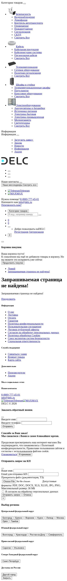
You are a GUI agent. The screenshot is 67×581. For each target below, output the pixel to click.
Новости (19, 145)
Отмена (27, 495)
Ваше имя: (7, 470)
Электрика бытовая (25, 114)
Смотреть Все (22, 37)
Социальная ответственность (24, 341)
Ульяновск (19, 548)
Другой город (9, 574)
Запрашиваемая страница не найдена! (29, 271)
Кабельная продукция (26, 49)
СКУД (17, 34)
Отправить (8, 426)
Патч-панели (21, 90)
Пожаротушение (23, 28)
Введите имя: (8, 419)
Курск (40, 518)
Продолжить (8, 299)
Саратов (7, 548)
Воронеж (30, 518)
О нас (11, 312)
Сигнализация (22, 31)
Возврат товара (16, 357)
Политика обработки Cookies (24, 335)
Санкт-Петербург (11, 561)
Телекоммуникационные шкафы (32, 87)
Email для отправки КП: (14, 474)
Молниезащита (22, 120)
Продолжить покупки (13, 263)
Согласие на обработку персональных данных (33, 332)
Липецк (49, 518)
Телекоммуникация (26, 67)
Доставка (13, 314)
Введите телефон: (11, 422)
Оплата (12, 317)
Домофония (20, 20)
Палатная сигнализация (27, 73)
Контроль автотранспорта (28, 23)
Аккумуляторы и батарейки (29, 108)
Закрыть (7, 578)
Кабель (20, 46)
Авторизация (36, 231)
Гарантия (13, 320)
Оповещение (21, 26)
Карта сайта (14, 360)
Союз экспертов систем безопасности (29, 338)
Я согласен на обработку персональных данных (31, 491)
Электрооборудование (28, 105)
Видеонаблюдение (24, 17)
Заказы (18, 142)
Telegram (25, 190)
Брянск (18, 518)
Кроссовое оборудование (28, 93)
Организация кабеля (25, 55)
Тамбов (14, 521)
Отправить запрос (11, 495)
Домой (11, 268)
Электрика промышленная (29, 117)
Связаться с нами (17, 354)
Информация (21, 148)
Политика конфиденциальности (25, 323)
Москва (60, 518)
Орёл (5, 521)
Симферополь (55, 534)
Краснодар (21, 534)
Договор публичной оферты (23, 329)
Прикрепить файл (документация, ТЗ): (22, 477)
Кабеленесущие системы (28, 52)
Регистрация (21, 231)
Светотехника (22, 123)
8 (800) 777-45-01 (29, 199)
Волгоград (8, 534)
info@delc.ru (25, 202)
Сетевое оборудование (26, 70)
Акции (18, 151)
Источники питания (25, 111)
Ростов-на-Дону (37, 534)
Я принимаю (25, 454)
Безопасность (23, 14)
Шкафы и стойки (25, 84)
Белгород (7, 518)
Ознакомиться (9, 454)
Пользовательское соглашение (24, 326)
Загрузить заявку (24, 140)
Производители (16, 372)
